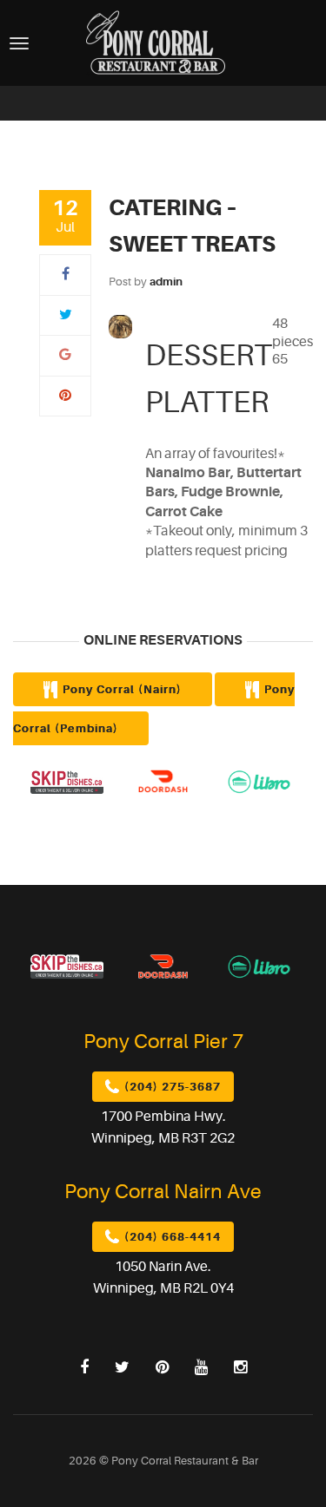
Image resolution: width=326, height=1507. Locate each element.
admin (166, 281)
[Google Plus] (65, 355)
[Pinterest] (65, 395)
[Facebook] (66, 274)
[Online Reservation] (259, 781)
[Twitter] (65, 315)
